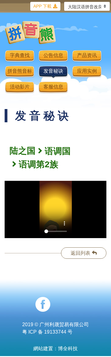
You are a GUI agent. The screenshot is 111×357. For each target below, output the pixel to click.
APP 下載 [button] (42, 6)
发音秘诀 (53, 71)
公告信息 (53, 55)
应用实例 (87, 71)
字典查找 (20, 55)
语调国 (58, 151)
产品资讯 (87, 55)
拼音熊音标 (19, 71)
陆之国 (22, 151)
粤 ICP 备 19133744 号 (47, 332)
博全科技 (68, 348)
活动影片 (20, 86)
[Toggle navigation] (97, 36)
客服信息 (53, 86)
